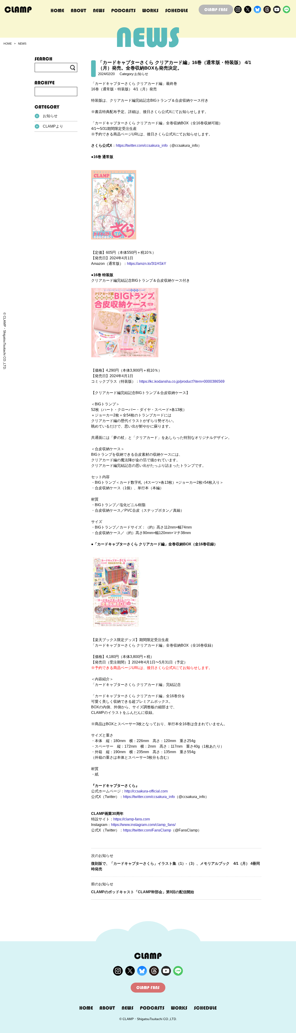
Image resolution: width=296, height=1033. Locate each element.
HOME (7, 43)
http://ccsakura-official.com (146, 791)
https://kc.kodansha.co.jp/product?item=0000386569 (182, 381)
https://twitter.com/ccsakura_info (142, 145)
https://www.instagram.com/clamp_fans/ (143, 825)
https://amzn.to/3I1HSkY (146, 264)
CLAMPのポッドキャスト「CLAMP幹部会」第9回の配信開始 (142, 892)
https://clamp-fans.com (131, 819)
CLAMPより (53, 126)
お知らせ (50, 116)
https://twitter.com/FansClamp (147, 830)
